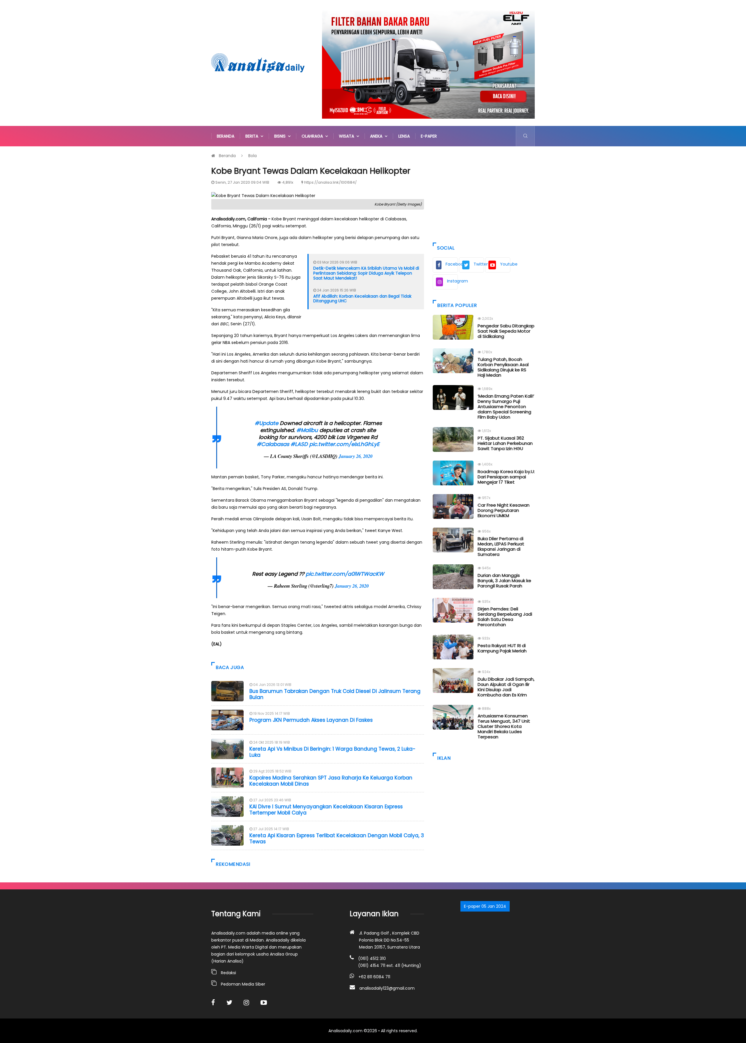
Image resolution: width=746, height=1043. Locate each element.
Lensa (404, 136)
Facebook (452, 264)
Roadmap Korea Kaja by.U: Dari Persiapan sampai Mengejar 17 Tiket (506, 476)
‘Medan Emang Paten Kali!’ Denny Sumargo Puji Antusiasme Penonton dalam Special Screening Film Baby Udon (506, 406)
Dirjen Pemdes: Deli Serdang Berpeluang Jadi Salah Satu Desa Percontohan (505, 617)
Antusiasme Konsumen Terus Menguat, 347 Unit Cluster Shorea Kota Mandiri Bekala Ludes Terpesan (504, 726)
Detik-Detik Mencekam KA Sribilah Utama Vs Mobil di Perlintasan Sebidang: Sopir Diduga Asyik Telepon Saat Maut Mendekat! (366, 273)
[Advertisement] (484, 193)
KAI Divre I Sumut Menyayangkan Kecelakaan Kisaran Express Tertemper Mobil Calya (326, 809)
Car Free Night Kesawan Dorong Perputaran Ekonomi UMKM (503, 510)
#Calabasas (273, 444)
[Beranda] (258, 63)
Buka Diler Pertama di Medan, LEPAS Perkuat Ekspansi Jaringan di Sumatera (501, 546)
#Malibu (307, 430)
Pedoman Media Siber (243, 984)
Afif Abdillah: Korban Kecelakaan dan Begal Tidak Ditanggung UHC (362, 298)
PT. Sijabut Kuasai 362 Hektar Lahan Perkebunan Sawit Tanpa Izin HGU (505, 443)
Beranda (225, 136)
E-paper (429, 136)
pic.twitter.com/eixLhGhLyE (344, 444)
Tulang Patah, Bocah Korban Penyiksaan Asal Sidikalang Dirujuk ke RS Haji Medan (503, 367)
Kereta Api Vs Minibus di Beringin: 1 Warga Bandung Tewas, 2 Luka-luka (332, 751)
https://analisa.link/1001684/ (330, 182)
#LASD (299, 444)
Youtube (505, 264)
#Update (266, 423)
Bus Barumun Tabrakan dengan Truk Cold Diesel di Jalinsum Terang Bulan (334, 694)
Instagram (452, 281)
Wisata (347, 136)
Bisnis (281, 136)
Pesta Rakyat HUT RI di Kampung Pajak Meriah (502, 648)
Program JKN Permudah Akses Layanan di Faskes (311, 720)
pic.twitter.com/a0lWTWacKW (345, 573)
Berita (253, 136)
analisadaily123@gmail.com (387, 988)
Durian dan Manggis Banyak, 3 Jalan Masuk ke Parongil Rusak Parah (504, 580)
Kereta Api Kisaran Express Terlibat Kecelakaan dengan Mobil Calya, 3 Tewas (336, 838)
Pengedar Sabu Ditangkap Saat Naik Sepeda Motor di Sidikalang (506, 331)
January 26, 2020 (355, 456)
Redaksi (228, 973)
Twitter (479, 264)
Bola (252, 156)
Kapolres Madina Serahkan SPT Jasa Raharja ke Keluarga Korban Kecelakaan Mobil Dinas (330, 780)
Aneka (377, 136)
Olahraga (313, 136)
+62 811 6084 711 (374, 977)
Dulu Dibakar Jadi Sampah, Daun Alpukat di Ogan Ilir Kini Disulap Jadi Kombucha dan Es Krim (506, 687)
